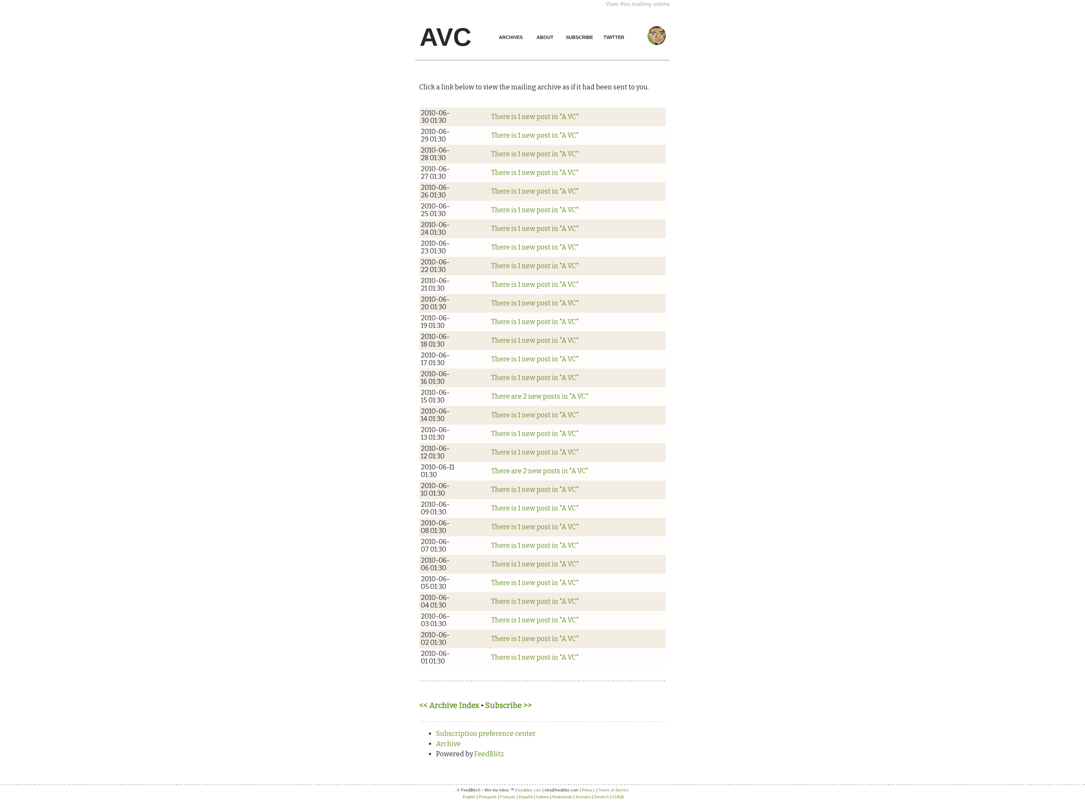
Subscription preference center (486, 734)
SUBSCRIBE (579, 37)
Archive (448, 744)
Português (488, 797)
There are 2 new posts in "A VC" (539, 396)
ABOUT (545, 37)
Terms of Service (613, 790)
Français (507, 797)
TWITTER (614, 37)
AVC (445, 37)
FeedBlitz (489, 754)
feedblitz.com (529, 790)
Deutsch (601, 797)
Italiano (542, 797)
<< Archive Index (449, 705)
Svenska (583, 797)
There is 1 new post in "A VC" (535, 117)
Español (526, 797)
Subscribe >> (508, 705)
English (469, 797)
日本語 (618, 797)
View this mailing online (638, 4)
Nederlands (562, 797)
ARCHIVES (511, 37)
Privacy (588, 790)
